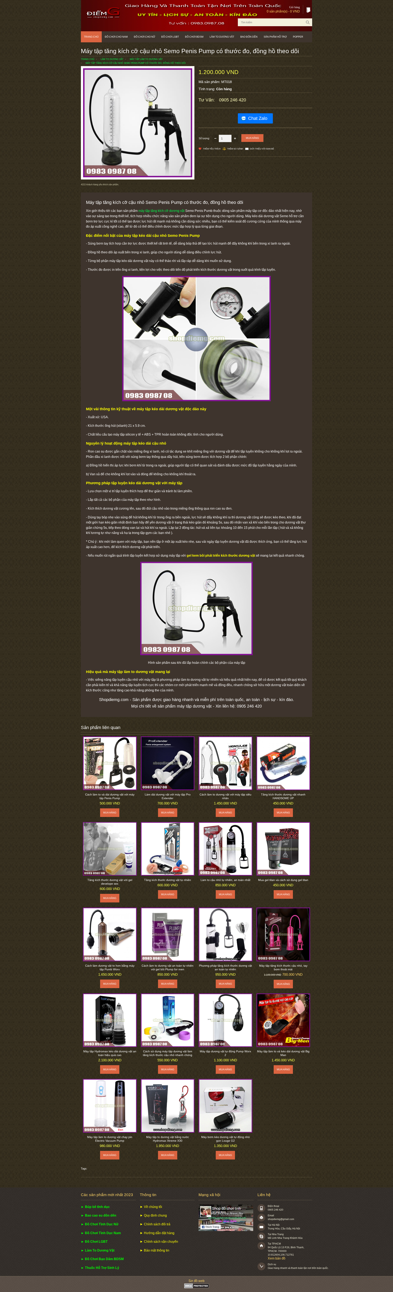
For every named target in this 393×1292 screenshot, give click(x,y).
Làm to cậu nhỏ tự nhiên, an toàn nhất (225, 880)
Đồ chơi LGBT (170, 36)
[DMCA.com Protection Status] (196, 1287)
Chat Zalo (257, 118)
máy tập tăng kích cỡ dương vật (161, 210)
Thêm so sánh (235, 149)
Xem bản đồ (276, 1258)
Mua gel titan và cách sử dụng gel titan (283, 880)
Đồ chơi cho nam (116, 36)
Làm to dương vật (222, 36)
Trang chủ (91, 36)
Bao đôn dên (248, 36)
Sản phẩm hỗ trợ (275, 36)
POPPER (298, 36)
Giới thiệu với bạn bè (262, 149)
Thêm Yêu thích (211, 149)
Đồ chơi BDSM (194, 36)
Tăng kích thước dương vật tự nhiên (167, 880)
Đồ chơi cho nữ (144, 36)
